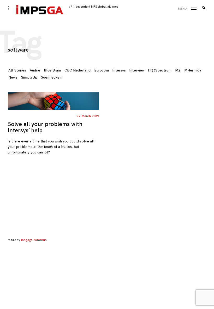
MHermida (192, 70)
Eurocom (101, 70)
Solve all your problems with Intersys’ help (45, 127)
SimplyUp (29, 77)
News (12, 77)
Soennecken (51, 77)
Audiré (35, 70)
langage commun (34, 240)
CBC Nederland (77, 70)
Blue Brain (52, 70)
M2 (178, 70)
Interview (137, 70)
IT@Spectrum (159, 70)
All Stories (17, 70)
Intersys (119, 70)
